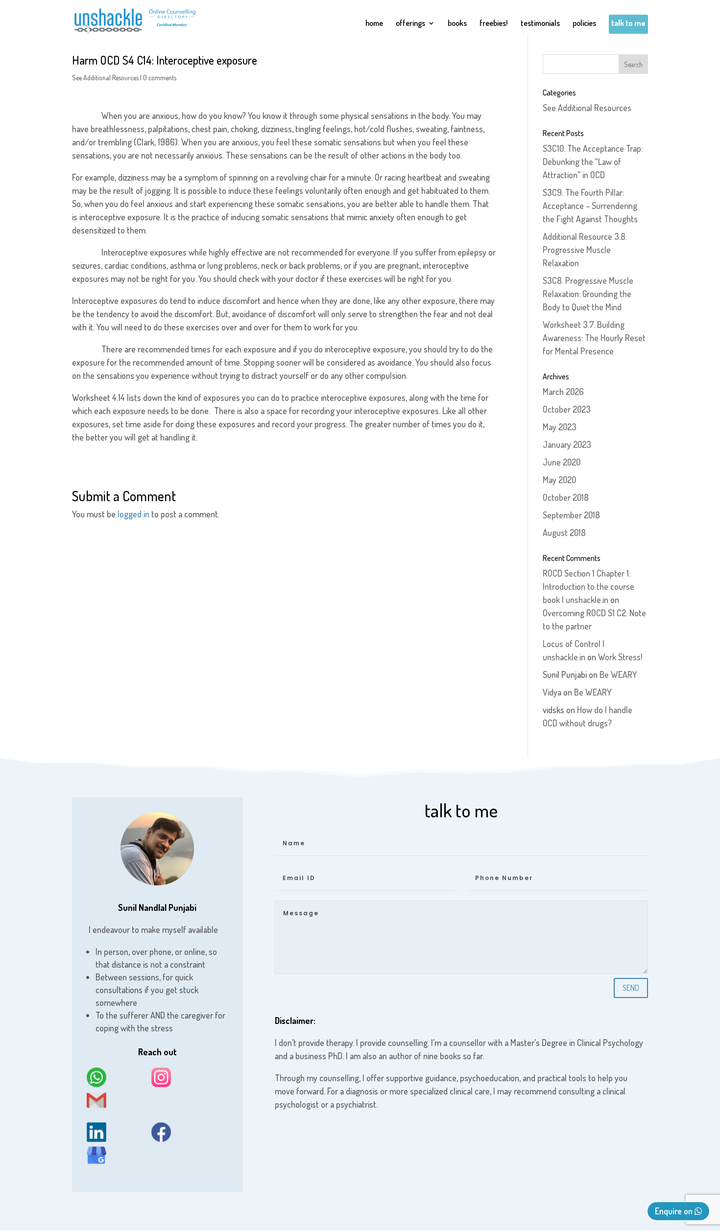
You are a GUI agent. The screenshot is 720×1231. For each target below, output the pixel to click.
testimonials (540, 24)
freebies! (494, 24)
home (374, 24)
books (457, 24)
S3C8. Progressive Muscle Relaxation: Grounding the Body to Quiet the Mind (588, 293)
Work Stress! (620, 656)
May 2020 (559, 479)
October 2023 (567, 409)
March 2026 (563, 391)
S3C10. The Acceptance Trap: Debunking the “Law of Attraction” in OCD (593, 161)
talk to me (628, 24)
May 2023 (559, 426)
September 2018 (571, 515)
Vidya (552, 692)
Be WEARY (618, 674)
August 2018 (564, 532)
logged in (133, 514)
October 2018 (566, 497)
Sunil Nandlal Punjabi (157, 907)
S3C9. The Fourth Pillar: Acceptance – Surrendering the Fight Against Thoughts (590, 205)
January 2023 (567, 444)
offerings (410, 24)
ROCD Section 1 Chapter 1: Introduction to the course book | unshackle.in (588, 586)
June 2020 (561, 462)
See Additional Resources (105, 77)
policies (584, 24)
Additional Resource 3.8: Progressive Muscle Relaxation (585, 249)
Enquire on (675, 1211)
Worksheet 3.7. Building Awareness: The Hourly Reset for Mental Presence (594, 337)
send (631, 988)
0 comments (159, 77)
